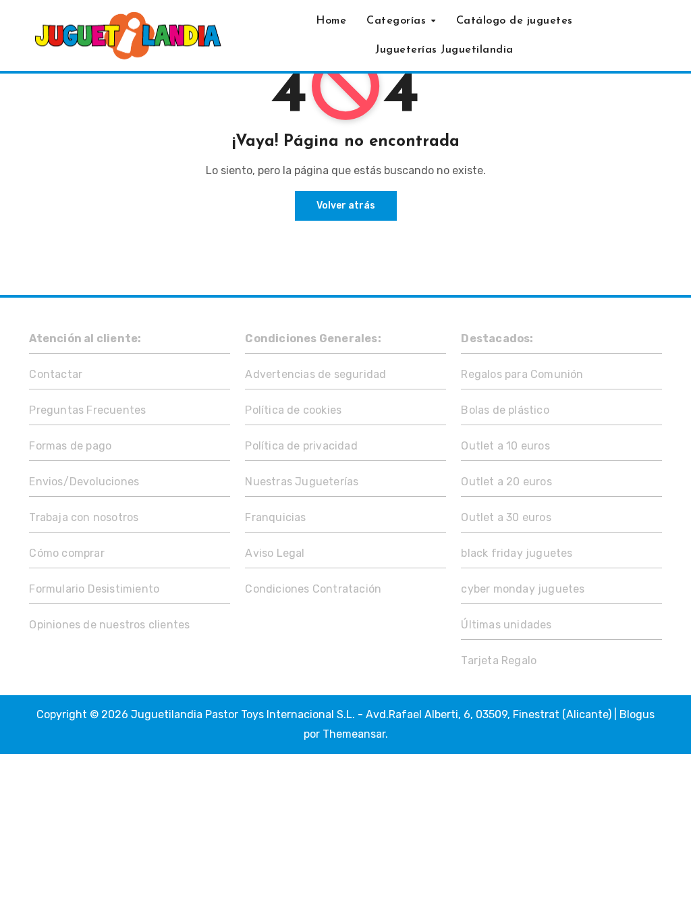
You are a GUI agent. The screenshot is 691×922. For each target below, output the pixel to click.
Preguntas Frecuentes (87, 410)
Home (331, 21)
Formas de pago (70, 445)
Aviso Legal (274, 553)
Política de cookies (293, 410)
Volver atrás (345, 205)
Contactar (55, 374)
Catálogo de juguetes (514, 21)
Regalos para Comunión (522, 374)
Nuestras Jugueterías (301, 481)
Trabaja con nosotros (83, 517)
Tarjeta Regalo (498, 660)
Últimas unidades (506, 624)
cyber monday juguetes (522, 588)
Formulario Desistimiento (94, 588)
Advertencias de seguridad (315, 374)
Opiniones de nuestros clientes (109, 624)
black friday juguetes (516, 553)
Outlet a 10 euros (505, 445)
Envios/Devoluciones (84, 481)
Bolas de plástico (505, 410)
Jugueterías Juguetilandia (444, 50)
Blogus (637, 714)
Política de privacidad (301, 445)
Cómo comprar (66, 553)
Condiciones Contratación (313, 588)
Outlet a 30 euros (506, 517)
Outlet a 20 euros (506, 481)
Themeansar (354, 734)
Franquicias (275, 517)
